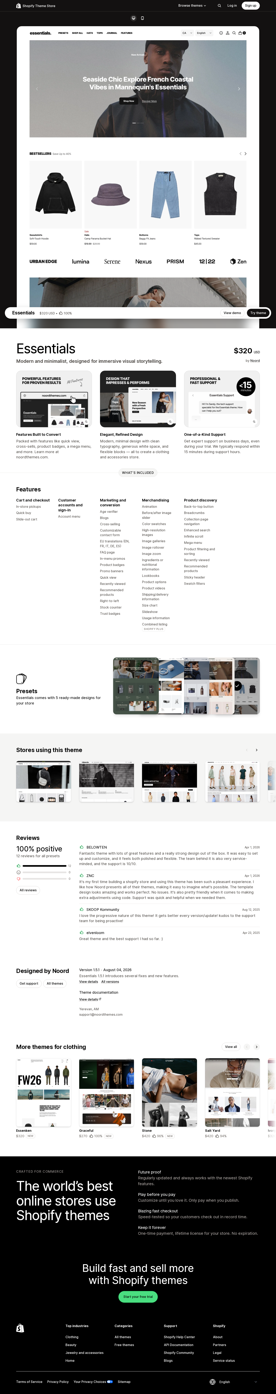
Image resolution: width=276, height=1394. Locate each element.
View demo (232, 313)
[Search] (219, 5)
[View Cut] (186, 685)
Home (70, 1361)
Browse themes (190, 5)
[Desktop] (133, 18)
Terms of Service (29, 1382)
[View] (43, 782)
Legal (217, 1353)
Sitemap (124, 1382)
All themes (55, 983)
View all (231, 1047)
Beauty (70, 1345)
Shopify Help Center (179, 1337)
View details (88, 982)
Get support (29, 983)
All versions (110, 982)
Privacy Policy (58, 1382)
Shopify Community (179, 1353)
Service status (224, 1361)
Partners (219, 1345)
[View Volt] (161, 685)
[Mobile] (142, 18)
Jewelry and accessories (84, 1353)
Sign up (250, 5)
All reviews (28, 890)
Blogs (168, 1361)
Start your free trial (138, 1297)
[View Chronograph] (212, 685)
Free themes (124, 1345)
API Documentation (178, 1345)
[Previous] (247, 750)
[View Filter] (136, 685)
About (217, 1337)
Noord (255, 361)
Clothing (71, 1337)
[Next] (256, 750)
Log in (232, 5)
